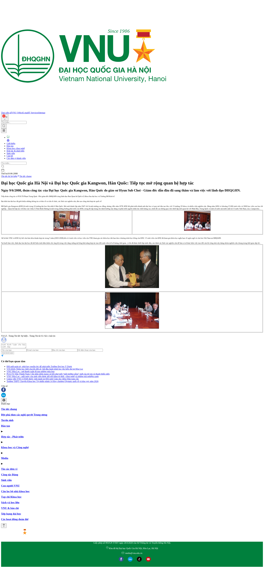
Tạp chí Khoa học (11, 496)
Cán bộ (10, 156)
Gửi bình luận (7, 353)
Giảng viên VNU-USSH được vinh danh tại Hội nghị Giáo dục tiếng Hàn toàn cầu (43, 379)
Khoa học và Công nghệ (15, 447)
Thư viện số (6, 113)
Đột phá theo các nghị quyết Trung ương (24, 414)
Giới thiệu (11, 143)
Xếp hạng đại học (11, 513)
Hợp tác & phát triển (15, 151)
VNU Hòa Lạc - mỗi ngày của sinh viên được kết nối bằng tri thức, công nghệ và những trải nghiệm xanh (53, 376)
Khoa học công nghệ (16, 148)
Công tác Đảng (9, 474)
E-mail (25, 113)
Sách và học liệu (10, 502)
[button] (132, 390)
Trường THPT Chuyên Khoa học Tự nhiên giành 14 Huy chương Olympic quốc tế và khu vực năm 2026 (52, 381)
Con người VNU (10, 485)
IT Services (33, 113)
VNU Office (17, 113)
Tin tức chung (25, 176)
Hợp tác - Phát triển (12, 436)
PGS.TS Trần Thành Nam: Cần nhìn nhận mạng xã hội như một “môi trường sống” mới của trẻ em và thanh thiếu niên (58, 374)
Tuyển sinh (7, 420)
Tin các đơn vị (9, 469)
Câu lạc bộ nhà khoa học (15, 491)
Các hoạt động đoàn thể (14, 519)
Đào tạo (10, 146)
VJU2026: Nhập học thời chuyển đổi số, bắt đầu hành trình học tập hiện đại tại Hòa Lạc (45, 369)
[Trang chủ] (83, 110)
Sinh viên (11, 153)
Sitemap (41, 113)
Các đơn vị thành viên (16, 158)
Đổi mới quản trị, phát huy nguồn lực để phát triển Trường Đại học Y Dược (39, 366)
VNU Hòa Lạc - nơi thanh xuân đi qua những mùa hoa (30, 371)
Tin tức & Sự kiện (9, 176)
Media (4, 458)
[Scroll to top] (4, 525)
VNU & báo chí (10, 508)
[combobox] (4, 117)
